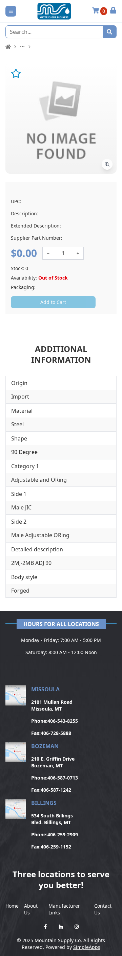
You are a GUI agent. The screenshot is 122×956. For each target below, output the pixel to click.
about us (31, 909)
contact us (102, 909)
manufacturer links (64, 909)
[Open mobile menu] (10, 11)
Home (12, 906)
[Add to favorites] (16, 73)
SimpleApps (86, 947)
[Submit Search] (109, 32)
